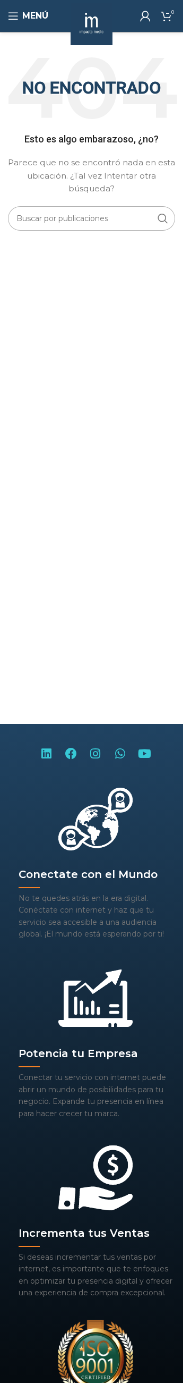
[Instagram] (95, 753)
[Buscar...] (163, 218)
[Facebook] (70, 753)
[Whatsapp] (120, 753)
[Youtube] (145, 753)
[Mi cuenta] (145, 16)
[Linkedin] (46, 753)
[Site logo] (92, 23)
